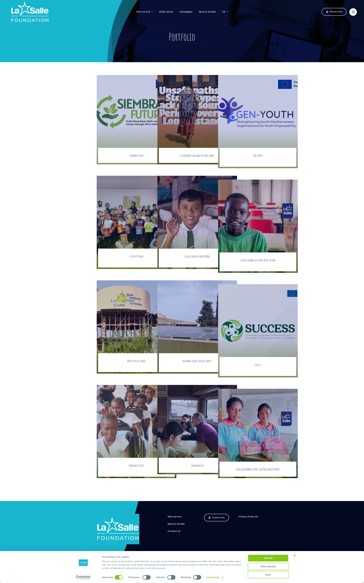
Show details (212, 577)
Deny (268, 574)
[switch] (146, 577)
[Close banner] (295, 555)
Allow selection (268, 566)
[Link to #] (353, 12)
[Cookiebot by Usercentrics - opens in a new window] (83, 577)
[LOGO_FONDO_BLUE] (118, 515)
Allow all (268, 558)
